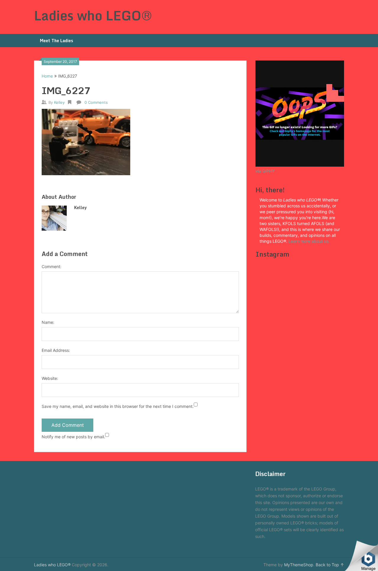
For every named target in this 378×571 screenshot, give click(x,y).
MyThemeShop (298, 564)
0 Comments (96, 102)
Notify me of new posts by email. (73, 436)
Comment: (51, 266)
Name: (48, 322)
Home (47, 75)
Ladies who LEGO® (93, 15)
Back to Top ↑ (330, 564)
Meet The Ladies (56, 40)
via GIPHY (265, 170)
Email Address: (56, 350)
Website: (50, 378)
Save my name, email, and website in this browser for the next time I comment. (118, 406)
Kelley (59, 102)
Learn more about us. (310, 241)
